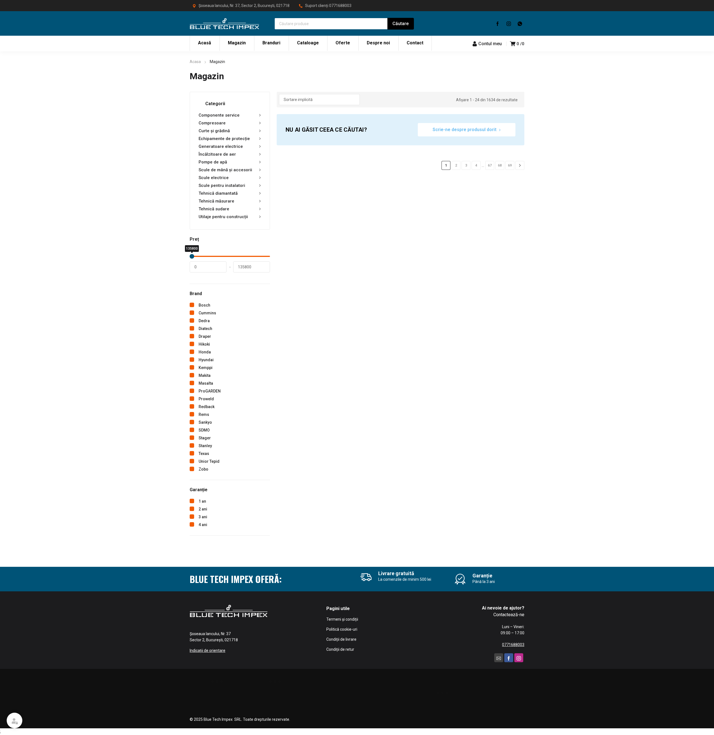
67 (490, 165)
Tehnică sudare (214, 208)
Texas (204, 453)
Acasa (195, 61)
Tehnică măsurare (216, 201)
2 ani (203, 509)
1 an (202, 501)
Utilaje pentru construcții (223, 216)
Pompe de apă (213, 162)
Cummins (207, 313)
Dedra (204, 321)
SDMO (204, 430)
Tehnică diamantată (218, 193)
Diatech (205, 328)
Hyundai (206, 360)
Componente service (219, 115)
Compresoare (212, 123)
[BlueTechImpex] (224, 23)
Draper (205, 336)
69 (510, 165)
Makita (205, 375)
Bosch (204, 305)
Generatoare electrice (221, 146)
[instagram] (508, 23)
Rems (204, 414)
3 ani (203, 517)
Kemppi (206, 367)
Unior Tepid (209, 461)
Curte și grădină (214, 130)
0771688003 (340, 5)
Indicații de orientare (207, 650)
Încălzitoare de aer (217, 154)
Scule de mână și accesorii (225, 169)
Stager (205, 438)
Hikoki (204, 344)
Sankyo (205, 422)
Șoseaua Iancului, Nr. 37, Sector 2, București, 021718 (244, 5)
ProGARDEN (210, 391)
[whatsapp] (519, 23)
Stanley (205, 446)
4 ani (203, 524)
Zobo (203, 469)
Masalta (206, 383)
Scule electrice (214, 177)
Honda (205, 352)
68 (500, 165)
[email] (498, 657)
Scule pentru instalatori (222, 185)
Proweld (206, 399)
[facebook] (497, 23)
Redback (206, 406)
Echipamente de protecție (224, 138)
